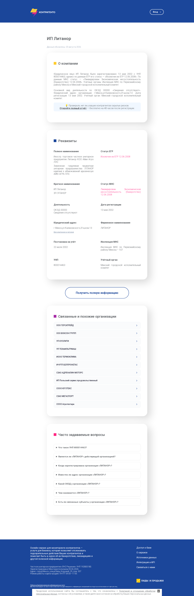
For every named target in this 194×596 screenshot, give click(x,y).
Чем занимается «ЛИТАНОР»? (73, 493)
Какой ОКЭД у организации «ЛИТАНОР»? (79, 484)
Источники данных (146, 557)
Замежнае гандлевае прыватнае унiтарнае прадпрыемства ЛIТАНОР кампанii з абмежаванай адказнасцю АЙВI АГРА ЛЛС (74, 169)
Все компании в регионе (64, 232)
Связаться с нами (145, 567)
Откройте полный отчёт (73, 108)
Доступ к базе (143, 548)
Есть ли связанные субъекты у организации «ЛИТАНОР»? (88, 502)
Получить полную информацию (97, 293)
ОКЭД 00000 (60, 210)
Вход (155, 12)
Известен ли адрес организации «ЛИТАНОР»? (82, 474)
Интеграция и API (145, 562)
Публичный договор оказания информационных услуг (47, 585)
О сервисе (141, 552)
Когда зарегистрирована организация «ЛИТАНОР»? (85, 465)
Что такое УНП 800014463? (72, 447)
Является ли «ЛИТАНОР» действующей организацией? (86, 456)
